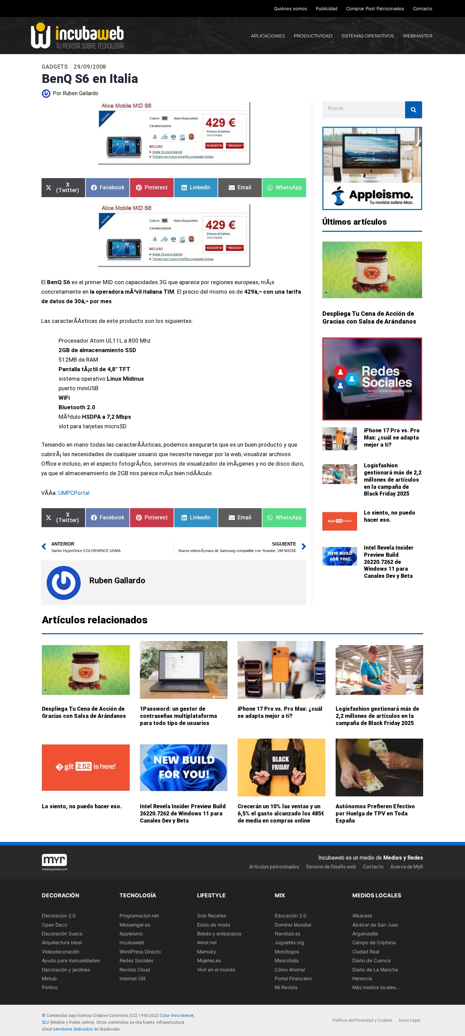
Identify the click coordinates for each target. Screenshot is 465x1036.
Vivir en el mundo (216, 969)
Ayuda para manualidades (71, 960)
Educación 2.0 (290, 915)
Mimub (49, 978)
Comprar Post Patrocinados (375, 8)
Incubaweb (131, 942)
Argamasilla (365, 933)
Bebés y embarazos (219, 933)
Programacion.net (139, 915)
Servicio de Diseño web (331, 866)
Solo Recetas (211, 915)
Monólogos (287, 951)
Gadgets (55, 67)
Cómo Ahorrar (290, 969)
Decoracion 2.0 (59, 915)
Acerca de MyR (406, 866)
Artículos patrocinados (274, 866)
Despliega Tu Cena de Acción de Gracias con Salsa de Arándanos (84, 712)
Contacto (422, 8)
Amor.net (207, 942)
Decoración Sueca (62, 933)
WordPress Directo (140, 951)
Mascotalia (287, 960)
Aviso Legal (409, 1020)
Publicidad (326, 8)
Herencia (362, 978)
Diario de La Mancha (375, 969)
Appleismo (131, 933)
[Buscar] (413, 109)
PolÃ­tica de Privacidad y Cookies (362, 1020)
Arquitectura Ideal (62, 942)
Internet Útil (132, 978)
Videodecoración (60, 951)
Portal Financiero (293, 978)
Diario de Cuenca (371, 960)
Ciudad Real (365, 951)
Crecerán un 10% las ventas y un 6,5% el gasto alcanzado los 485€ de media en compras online (281, 813)
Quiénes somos (290, 8)
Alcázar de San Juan (375, 924)
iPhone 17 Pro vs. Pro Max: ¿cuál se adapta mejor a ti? (392, 437)
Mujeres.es (209, 960)
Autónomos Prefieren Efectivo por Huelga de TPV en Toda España (375, 813)
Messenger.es (134, 924)
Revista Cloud (134, 969)
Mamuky (206, 951)
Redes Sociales (136, 960)
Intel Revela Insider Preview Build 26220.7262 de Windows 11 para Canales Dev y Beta (389, 562)
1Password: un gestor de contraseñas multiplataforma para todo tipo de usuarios (178, 716)
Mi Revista (286, 987)
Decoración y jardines (66, 969)
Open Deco (54, 924)
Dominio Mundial (293, 924)
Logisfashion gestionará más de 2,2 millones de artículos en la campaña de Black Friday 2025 (392, 479)
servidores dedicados (73, 1029)
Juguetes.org (289, 942)
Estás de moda (213, 924)
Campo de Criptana (374, 942)
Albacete (362, 915)
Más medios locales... (376, 987)
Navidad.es (287, 933)
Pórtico (50, 987)
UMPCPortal (73, 492)
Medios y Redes (403, 857)
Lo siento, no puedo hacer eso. (389, 516)
